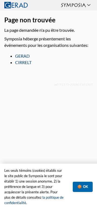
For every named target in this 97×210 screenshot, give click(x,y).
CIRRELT (23, 62)
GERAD (22, 55)
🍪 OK (82, 187)
